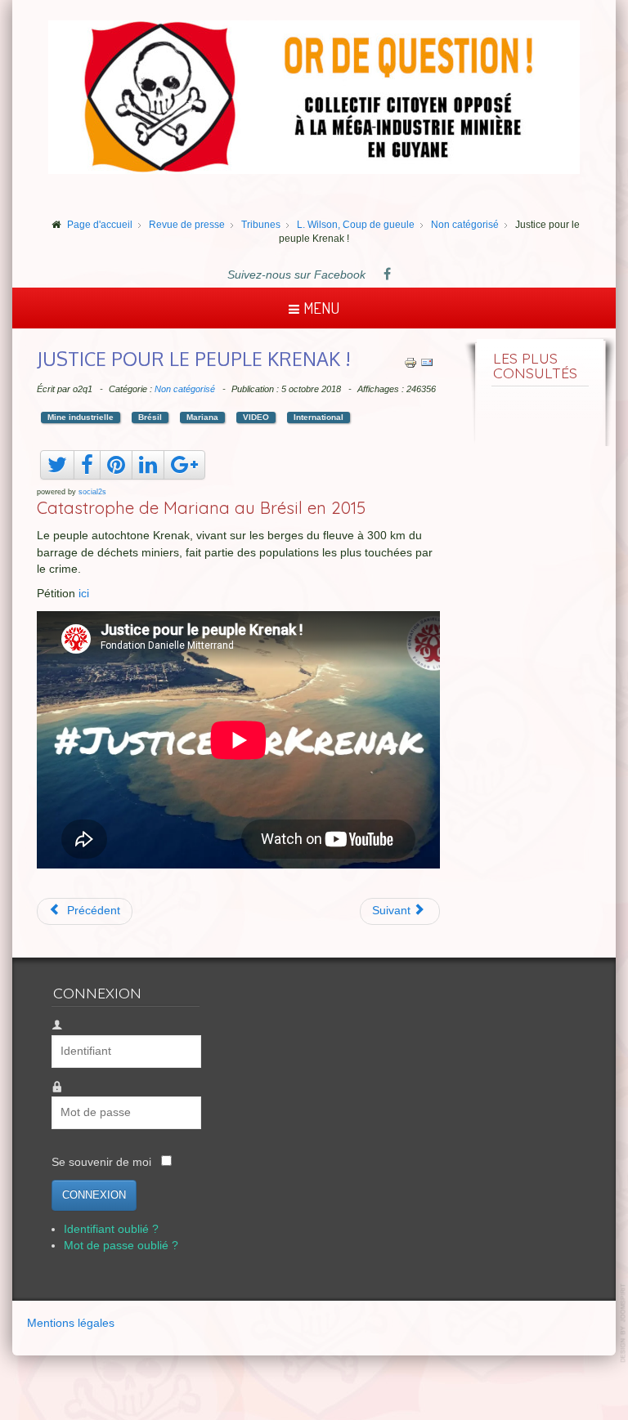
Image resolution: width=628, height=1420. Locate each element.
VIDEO (256, 417)
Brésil (150, 417)
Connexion (94, 1195)
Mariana (202, 417)
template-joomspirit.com (624, 1323)
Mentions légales (70, 1323)
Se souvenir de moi (101, 1162)
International (318, 417)
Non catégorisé (185, 389)
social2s (92, 492)
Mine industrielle (80, 417)
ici (83, 593)
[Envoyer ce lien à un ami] (426, 361)
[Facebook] (387, 275)
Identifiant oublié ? (111, 1229)
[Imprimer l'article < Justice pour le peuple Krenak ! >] (410, 361)
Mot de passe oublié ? (121, 1245)
